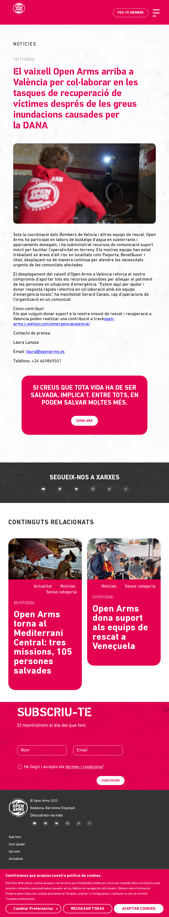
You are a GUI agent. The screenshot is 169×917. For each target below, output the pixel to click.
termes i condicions (84, 767)
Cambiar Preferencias (33, 909)
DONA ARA (84, 421)
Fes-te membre (131, 13)
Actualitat (43, 586)
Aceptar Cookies (139, 909)
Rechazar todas (87, 909)
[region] (84, 893)
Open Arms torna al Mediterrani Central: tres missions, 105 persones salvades (43, 643)
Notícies (67, 586)
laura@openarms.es (45, 352)
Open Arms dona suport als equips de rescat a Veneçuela (120, 628)
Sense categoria (61, 592)
